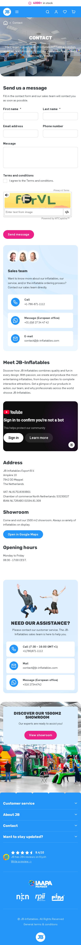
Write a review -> (21, 861)
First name (12, 109)
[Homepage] (7, 12)
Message (9, 143)
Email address (13, 126)
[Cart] (73, 11)
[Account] (56, 11)
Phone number (53, 126)
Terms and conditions (18, 175)
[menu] (17, 11)
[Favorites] (65, 11)
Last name (52, 109)
